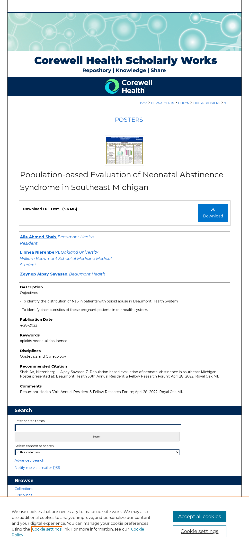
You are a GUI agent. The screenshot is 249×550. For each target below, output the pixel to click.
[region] (124, 523)
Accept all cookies (199, 516)
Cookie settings (47, 529)
